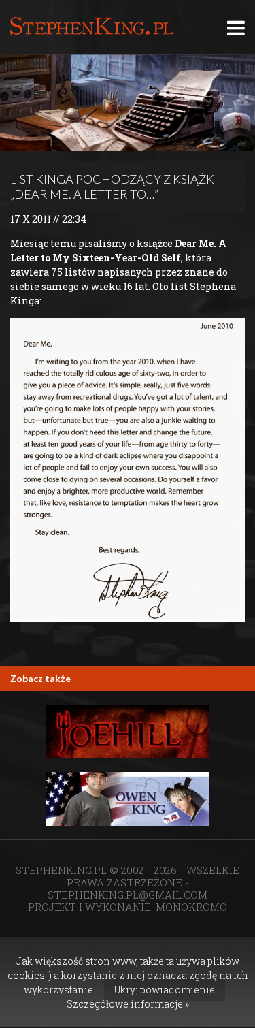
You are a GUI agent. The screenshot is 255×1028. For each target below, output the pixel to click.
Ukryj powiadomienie (164, 989)
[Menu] (236, 27)
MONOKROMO (191, 907)
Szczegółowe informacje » (128, 1003)
